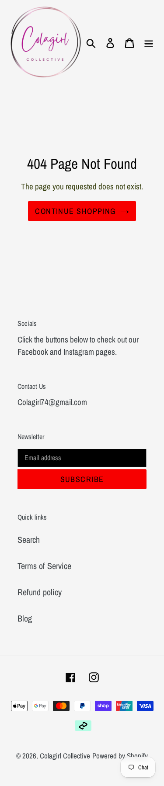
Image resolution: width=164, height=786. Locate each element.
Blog (24, 618)
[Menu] (148, 42)
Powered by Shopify (120, 756)
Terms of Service (44, 566)
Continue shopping (75, 211)
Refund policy (39, 592)
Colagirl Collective (65, 756)
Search (28, 539)
